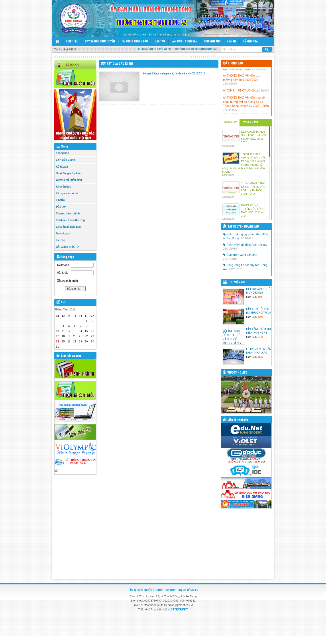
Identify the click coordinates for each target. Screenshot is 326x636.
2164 (260, 337)
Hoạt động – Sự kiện (68, 173)
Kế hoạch (62, 166)
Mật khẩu (62, 272)
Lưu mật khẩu (69, 280)
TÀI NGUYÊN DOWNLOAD (243, 226)
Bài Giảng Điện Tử (67, 246)
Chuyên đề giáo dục (68, 226)
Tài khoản (63, 265)
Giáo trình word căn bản (241, 254)
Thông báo (62, 153)
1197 (260, 317)
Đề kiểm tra (250, 41)
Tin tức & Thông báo (135, 41)
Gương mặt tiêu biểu (69, 180)
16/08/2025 (230, 105)
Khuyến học (63, 186)
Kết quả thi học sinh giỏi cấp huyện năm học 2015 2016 (174, 73)
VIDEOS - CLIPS (237, 372)
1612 (260, 357)
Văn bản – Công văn (184, 41)
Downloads (63, 233)
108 (260, 297)
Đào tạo (160, 41)
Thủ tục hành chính (68, 213)
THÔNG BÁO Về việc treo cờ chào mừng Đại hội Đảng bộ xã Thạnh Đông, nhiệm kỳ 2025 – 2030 (246, 97)
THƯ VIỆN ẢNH (237, 282)
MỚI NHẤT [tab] (230, 122)
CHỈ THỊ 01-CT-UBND (240, 86)
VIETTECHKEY (178, 609)
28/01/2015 (230, 248)
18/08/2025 (230, 79)
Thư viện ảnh (212, 41)
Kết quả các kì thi (67, 193)
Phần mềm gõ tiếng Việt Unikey (246, 244)
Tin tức (60, 200)
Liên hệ (231, 41)
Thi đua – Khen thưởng (70, 220)
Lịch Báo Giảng (65, 159)
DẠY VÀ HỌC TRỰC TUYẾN (100, 41)
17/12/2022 (246, 238)
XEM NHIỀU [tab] (250, 122)
